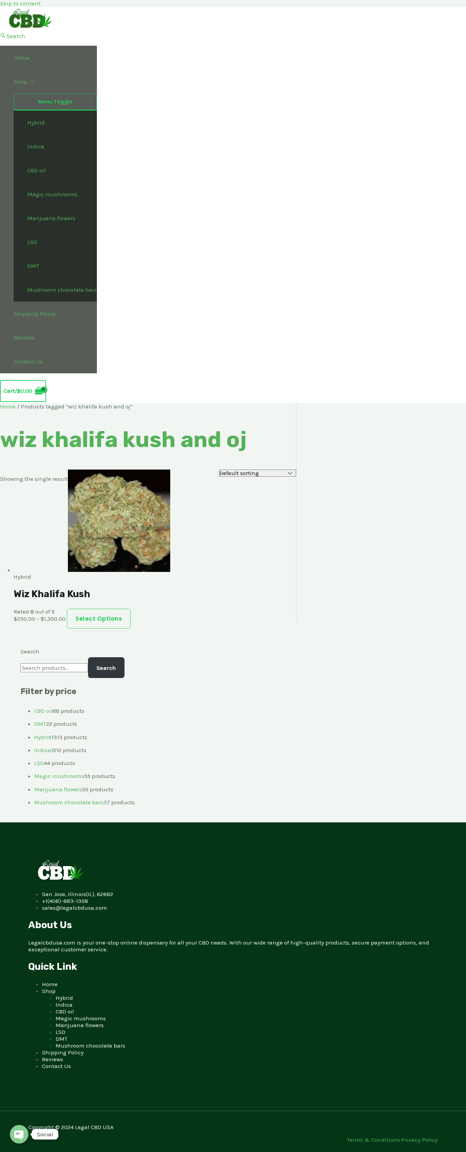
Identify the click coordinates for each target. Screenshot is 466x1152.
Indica (35, 146)
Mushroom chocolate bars (62, 289)
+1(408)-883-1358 (65, 900)
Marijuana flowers (51, 218)
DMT (33, 265)
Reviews (24, 337)
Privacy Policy (419, 1139)
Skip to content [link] (20, 3)
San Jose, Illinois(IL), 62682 (77, 894)
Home (21, 57)
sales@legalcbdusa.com (74, 907)
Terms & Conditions (374, 1139)
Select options (98, 619)
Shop (20, 81)
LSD (32, 242)
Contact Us (28, 361)
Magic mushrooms (52, 194)
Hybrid (36, 122)
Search (29, 651)
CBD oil (36, 170)
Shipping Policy (34, 313)
